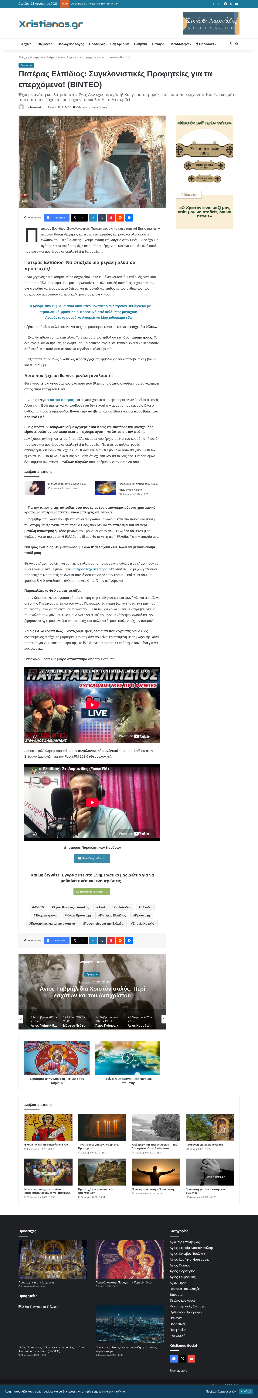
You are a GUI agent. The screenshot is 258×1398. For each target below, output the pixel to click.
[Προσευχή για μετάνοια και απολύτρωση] (102, 1172)
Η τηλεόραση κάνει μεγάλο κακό (67, 483)
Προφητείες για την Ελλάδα (104, 923)
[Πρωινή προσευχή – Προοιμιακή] (156, 1172)
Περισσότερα (179, 44)
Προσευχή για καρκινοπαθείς (204, 1144)
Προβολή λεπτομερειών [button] (221, 1391)
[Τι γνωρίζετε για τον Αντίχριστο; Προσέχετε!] (102, 1127)
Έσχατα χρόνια (46, 915)
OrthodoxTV (207, 44)
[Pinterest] (111, 218)
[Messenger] (129, 218)
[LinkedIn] (93, 218)
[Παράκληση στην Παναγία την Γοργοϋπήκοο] (130, 1259)
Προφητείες (37, 57)
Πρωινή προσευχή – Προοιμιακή (153, 1189)
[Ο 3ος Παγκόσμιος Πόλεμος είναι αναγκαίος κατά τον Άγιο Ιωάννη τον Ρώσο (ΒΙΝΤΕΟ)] (53, 1324)
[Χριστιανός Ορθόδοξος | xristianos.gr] (51, 24)
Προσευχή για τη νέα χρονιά (36, 1282)
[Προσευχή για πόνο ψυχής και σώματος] (210, 1172)
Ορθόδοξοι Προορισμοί (186, 1312)
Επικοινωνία (178, 1371)
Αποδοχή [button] (246, 1391)
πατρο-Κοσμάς (62, 400)
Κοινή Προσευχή (79, 915)
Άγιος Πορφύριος (182, 1271)
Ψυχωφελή (44, 44)
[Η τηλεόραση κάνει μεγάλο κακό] (35, 488)
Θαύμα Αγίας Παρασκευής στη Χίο (46, 1144)
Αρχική (26, 44)
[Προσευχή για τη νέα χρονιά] (53, 1259)
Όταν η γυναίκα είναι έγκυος (87, 3)
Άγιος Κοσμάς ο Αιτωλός (71, 907)
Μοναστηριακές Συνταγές (188, 1306)
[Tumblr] (102, 218)
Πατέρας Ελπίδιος (113, 915)
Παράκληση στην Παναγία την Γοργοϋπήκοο (123, 1282)
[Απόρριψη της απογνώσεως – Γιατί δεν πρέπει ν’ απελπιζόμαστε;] (156, 1127)
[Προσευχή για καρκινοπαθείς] (210, 1127)
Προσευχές (97, 44)
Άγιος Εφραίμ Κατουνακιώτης (192, 1248)
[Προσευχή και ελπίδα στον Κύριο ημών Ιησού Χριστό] (105, 488)
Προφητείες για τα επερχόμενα (53, 923)
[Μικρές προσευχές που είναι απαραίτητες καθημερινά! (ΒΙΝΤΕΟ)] (48, 1172)
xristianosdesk (33, 107)
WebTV (39, 907)
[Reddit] (120, 218)
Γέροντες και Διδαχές (185, 1289)
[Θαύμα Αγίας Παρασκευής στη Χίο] (48, 1127)
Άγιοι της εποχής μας (185, 1242)
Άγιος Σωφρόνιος (183, 1277)
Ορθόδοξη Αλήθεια (92, 974)
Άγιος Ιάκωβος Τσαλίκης (188, 1254)
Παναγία (158, 44)
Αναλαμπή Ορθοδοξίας (114, 907)
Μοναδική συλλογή (93, 858)
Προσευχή (142, 915)
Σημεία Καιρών (143, 923)
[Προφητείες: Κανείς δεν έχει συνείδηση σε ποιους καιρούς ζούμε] (130, 1324)
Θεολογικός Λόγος (71, 44)
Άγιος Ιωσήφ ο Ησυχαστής (189, 1259)
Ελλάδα (146, 907)
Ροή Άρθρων (119, 44)
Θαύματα (140, 44)
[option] (92, 991)
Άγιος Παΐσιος (180, 1265)
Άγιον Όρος (178, 1283)
